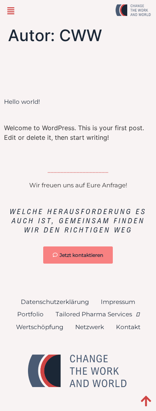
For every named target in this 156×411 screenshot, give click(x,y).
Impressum (118, 302)
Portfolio (30, 314)
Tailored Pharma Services (94, 314)
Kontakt (128, 327)
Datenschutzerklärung (55, 302)
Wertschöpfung (39, 327)
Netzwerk (89, 327)
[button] (11, 11)
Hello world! (22, 101)
